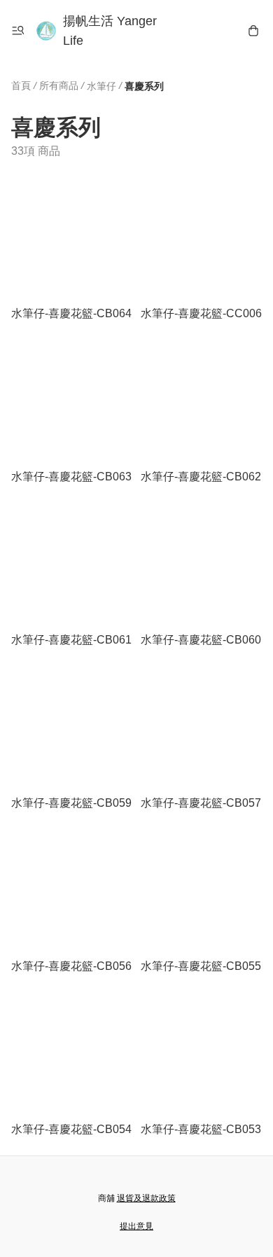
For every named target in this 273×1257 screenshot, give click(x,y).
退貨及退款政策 (146, 1198)
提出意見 (136, 1226)
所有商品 (58, 85)
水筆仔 (101, 86)
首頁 (21, 85)
